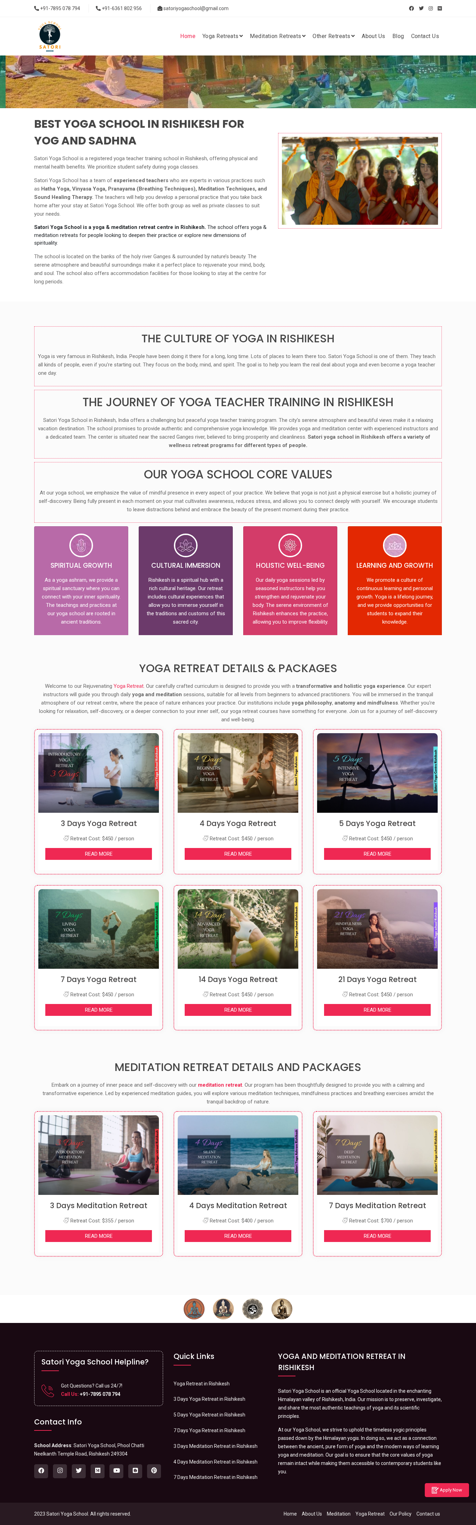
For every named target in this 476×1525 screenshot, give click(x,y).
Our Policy (401, 1514)
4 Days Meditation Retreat (238, 1205)
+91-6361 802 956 (121, 8)
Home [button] (187, 36)
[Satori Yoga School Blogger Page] (135, 1471)
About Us (312, 1514)
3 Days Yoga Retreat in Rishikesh (209, 1399)
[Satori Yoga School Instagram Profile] (431, 8)
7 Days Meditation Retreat (377, 1205)
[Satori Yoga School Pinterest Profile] (154, 1471)
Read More (99, 854)
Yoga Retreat (129, 686)
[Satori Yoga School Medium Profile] (440, 8)
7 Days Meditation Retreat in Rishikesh (216, 1477)
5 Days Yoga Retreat (377, 823)
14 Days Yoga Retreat (238, 979)
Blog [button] (398, 36)
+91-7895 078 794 (59, 8)
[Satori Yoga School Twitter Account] (421, 8)
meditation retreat (220, 1085)
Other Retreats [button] (331, 36)
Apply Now (450, 1490)
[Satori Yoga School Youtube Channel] (116, 1471)
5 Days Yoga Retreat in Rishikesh (209, 1415)
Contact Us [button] (425, 36)
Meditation (339, 1514)
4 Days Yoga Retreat (238, 823)
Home (290, 1514)
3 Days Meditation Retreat (98, 1205)
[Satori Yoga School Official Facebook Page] (411, 8)
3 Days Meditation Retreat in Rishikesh (216, 1446)
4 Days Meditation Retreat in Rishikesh (216, 1462)
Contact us (428, 1514)
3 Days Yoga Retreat (99, 823)
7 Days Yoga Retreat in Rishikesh (209, 1430)
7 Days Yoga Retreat (99, 979)
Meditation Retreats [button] (275, 36)
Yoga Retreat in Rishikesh (202, 1383)
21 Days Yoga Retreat (377, 979)
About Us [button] (373, 36)
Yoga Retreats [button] (220, 36)
